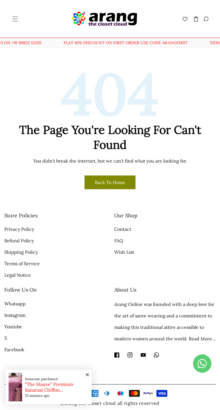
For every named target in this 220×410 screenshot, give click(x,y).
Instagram (14, 315)
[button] (14, 18)
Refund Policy (19, 240)
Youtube (13, 326)
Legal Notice (17, 275)
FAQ (118, 240)
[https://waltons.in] (116, 403)
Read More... (202, 338)
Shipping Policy (21, 252)
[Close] (87, 371)
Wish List (124, 252)
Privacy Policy (19, 229)
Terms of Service (22, 263)
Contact (122, 229)
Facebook (14, 349)
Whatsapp (15, 303)
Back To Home (110, 182)
